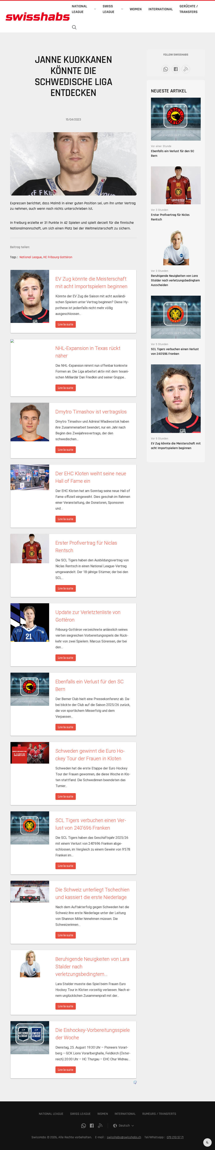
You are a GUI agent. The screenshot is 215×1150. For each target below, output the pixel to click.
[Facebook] (176, 69)
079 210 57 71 (175, 1137)
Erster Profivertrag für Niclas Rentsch (170, 217)
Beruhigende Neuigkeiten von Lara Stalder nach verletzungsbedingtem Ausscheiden (175, 280)
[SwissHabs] (37, 16)
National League (31, 257)
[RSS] (186, 69)
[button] (74, 27)
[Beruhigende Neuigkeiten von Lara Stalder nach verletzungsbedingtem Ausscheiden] (176, 247)
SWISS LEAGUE (80, 1114)
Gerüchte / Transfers (189, 9)
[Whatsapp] (165, 69)
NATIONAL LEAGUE (51, 1114)
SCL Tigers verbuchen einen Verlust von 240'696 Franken (175, 351)
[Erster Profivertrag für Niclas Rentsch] (176, 185)
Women (136, 9)
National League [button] (79, 9)
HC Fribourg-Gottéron (57, 257)
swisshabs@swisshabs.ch (124, 1137)
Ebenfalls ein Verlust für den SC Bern (172, 153)
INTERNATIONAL (125, 1114)
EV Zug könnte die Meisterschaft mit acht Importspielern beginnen (176, 445)
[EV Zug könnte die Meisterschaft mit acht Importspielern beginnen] (176, 398)
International (160, 9)
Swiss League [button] (108, 9)
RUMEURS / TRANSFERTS (159, 1114)
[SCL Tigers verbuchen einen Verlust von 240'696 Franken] (176, 317)
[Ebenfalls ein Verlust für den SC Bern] (176, 119)
